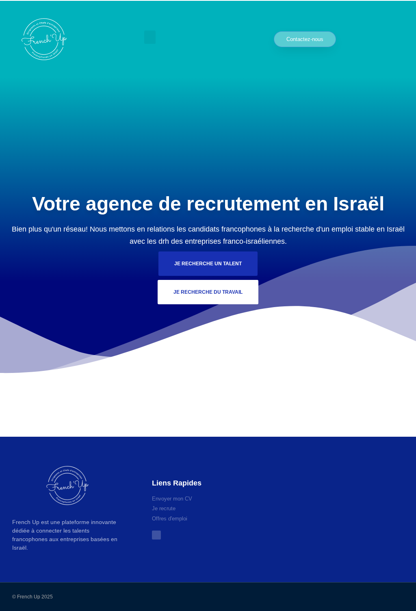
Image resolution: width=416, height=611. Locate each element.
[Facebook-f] (200, 414)
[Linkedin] (215, 414)
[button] (150, 37)
